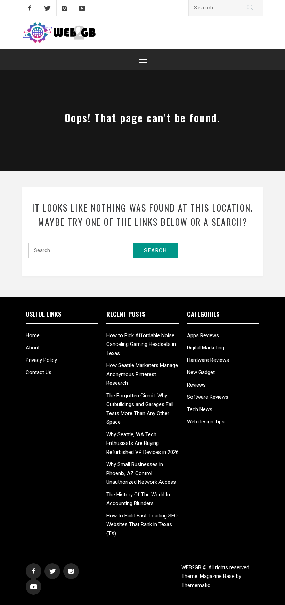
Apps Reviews (203, 335)
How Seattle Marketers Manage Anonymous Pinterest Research (142, 374)
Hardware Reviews (208, 360)
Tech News (199, 409)
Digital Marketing (205, 348)
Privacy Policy (41, 360)
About (33, 348)
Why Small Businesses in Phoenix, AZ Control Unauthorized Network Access (141, 473)
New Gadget (201, 372)
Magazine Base (218, 576)
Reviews (196, 385)
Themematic (195, 585)
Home (33, 335)
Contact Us (38, 372)
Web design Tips (206, 421)
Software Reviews (207, 397)
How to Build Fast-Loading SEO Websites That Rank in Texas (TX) (142, 525)
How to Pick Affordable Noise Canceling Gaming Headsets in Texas (141, 344)
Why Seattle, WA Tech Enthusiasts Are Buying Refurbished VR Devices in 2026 (142, 443)
